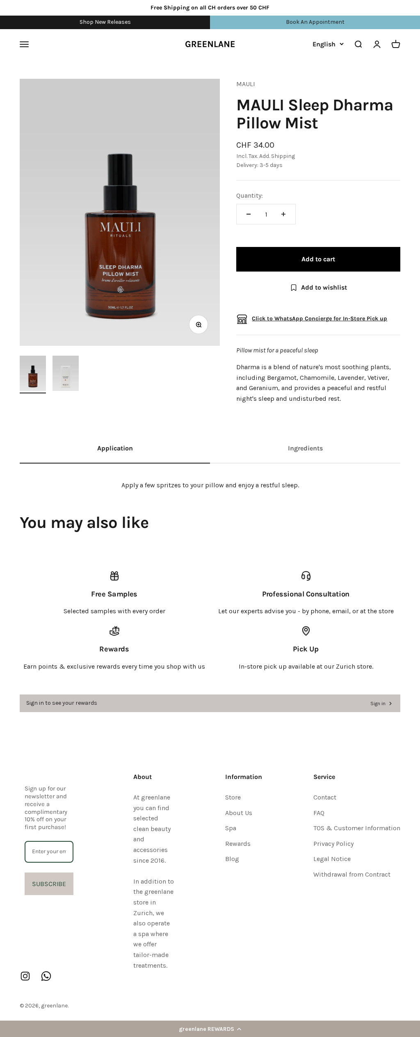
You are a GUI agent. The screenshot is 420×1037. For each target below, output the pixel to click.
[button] (210, 1029)
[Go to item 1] (33, 374)
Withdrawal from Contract (351, 874)
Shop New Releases (105, 21)
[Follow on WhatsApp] (46, 976)
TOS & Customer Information (356, 828)
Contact (324, 797)
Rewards (238, 843)
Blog (232, 859)
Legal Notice (332, 859)
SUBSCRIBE (49, 884)
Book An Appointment (315, 21)
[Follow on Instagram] (25, 976)
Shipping (283, 156)
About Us (238, 813)
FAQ (318, 813)
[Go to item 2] (65, 374)
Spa (230, 828)
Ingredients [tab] (305, 448)
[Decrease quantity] (248, 214)
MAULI (245, 84)
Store (233, 797)
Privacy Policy (333, 843)
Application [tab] (115, 448)
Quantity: (249, 195)
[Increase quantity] (283, 214)
